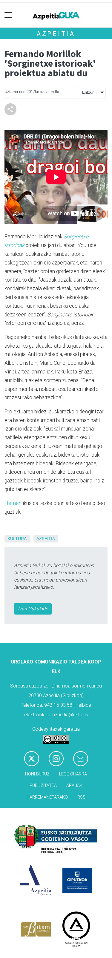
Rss (81, 797)
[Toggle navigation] (8, 15)
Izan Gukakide (33, 609)
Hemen (13, 503)
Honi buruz (37, 774)
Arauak (74, 785)
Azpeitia (56, 33)
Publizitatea (43, 785)
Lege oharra (73, 774)
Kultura (16, 538)
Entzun (88, 92)
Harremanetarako (47, 797)
